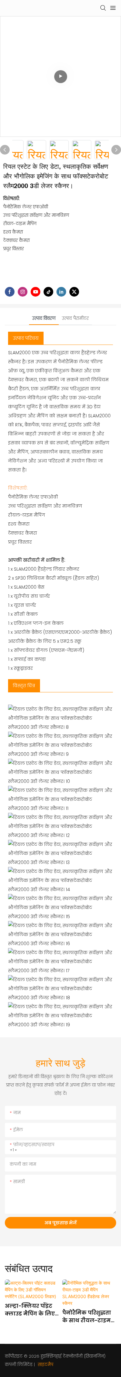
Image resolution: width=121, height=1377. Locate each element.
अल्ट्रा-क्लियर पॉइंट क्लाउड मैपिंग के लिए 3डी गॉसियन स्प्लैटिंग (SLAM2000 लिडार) (30, 1310)
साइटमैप (44, 1365)
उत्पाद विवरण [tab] (43, 318)
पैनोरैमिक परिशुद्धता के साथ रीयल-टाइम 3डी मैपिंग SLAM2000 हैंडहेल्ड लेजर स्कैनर (88, 1317)
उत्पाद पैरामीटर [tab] (75, 318)
